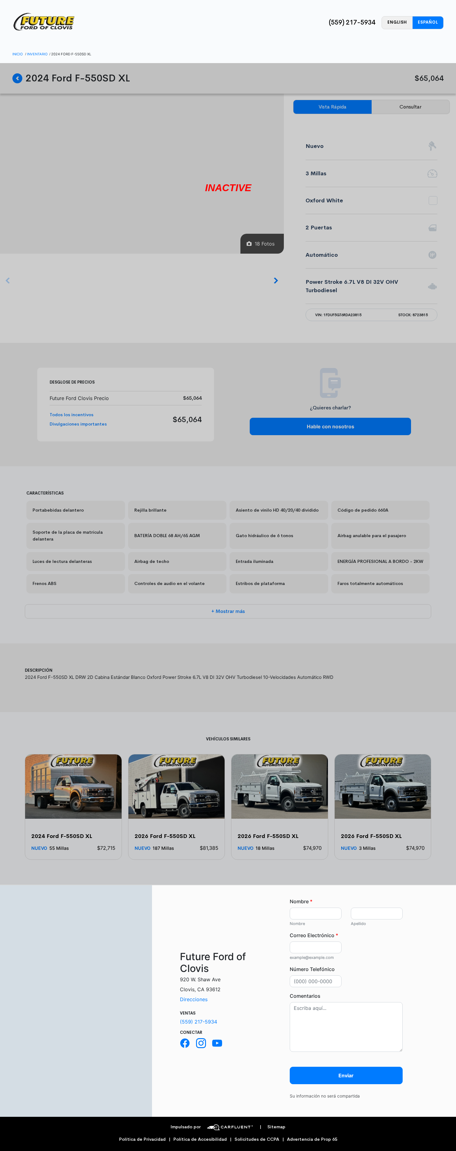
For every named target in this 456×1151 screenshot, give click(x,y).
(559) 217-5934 (352, 22)
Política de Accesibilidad (200, 1139)
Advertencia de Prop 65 (312, 1139)
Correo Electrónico (314, 935)
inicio (17, 54)
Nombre (301, 901)
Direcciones (194, 999)
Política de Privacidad (142, 1139)
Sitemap (272, 1127)
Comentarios (305, 996)
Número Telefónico (312, 969)
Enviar (346, 1075)
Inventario (37, 54)
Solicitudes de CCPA (257, 1139)
